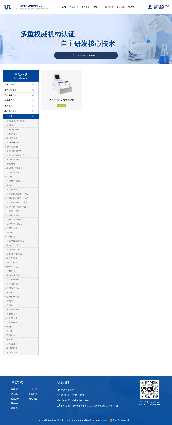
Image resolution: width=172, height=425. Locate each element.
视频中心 (97, 7)
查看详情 (62, 105)
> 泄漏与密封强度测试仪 (14, 155)
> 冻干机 (8, 331)
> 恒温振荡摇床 (11, 348)
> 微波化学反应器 (12, 297)
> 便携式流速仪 (11, 258)
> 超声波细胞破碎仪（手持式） (17, 207)
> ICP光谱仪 (10, 292)
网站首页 (15, 389)
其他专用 (8, 116)
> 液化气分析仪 (11, 318)
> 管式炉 (8, 301)
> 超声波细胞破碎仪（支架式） (17, 202)
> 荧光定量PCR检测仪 (13, 168)
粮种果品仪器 (10, 111)
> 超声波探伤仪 (11, 344)
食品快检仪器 (10, 95)
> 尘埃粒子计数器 (12, 130)
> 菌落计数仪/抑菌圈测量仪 (16, 121)
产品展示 (74, 7)
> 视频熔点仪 (10, 305)
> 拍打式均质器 (11, 262)
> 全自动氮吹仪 (11, 352)
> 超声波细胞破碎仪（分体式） (17, 198)
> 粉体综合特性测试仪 (14, 254)
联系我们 (132, 7)
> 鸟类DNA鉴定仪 (12, 142)
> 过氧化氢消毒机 (12, 310)
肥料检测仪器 (10, 90)
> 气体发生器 (10, 271)
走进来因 (121, 7)
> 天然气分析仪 (11, 314)
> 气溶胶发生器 (11, 228)
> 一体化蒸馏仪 (11, 134)
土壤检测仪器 (10, 84)
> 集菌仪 (8, 185)
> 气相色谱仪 (10, 237)
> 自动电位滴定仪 (12, 160)
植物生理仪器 (10, 100)
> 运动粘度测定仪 (12, 147)
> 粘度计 (8, 177)
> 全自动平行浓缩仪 (13, 245)
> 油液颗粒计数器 (12, 211)
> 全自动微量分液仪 (13, 275)
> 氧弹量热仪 (10, 340)
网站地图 (33, 399)
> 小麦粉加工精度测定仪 (14, 241)
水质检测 (8, 106)
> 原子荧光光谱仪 (12, 288)
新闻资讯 (109, 7)
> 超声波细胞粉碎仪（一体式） (17, 194)
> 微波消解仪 (10, 164)
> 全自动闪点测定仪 (13, 151)
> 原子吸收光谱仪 (12, 284)
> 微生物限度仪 (11, 190)
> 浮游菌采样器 (11, 138)
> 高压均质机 (10, 335)
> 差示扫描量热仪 (12, 280)
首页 (64, 7)
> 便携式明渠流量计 (13, 250)
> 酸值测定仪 (10, 232)
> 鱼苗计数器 (10, 125)
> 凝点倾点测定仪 (12, 172)
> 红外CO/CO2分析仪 (13, 224)
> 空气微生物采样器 (13, 220)
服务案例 (85, 7)
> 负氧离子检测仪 (12, 215)
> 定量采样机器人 (12, 267)
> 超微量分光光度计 (13, 181)
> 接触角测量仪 (11, 322)
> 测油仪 (8, 327)
